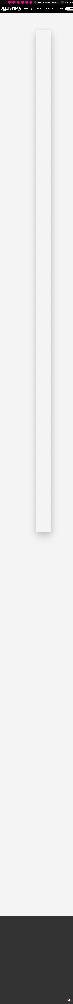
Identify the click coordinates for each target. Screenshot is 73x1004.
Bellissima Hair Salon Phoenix (38, 937)
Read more (9, 99)
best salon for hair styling (22, 983)
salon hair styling (54, 975)
